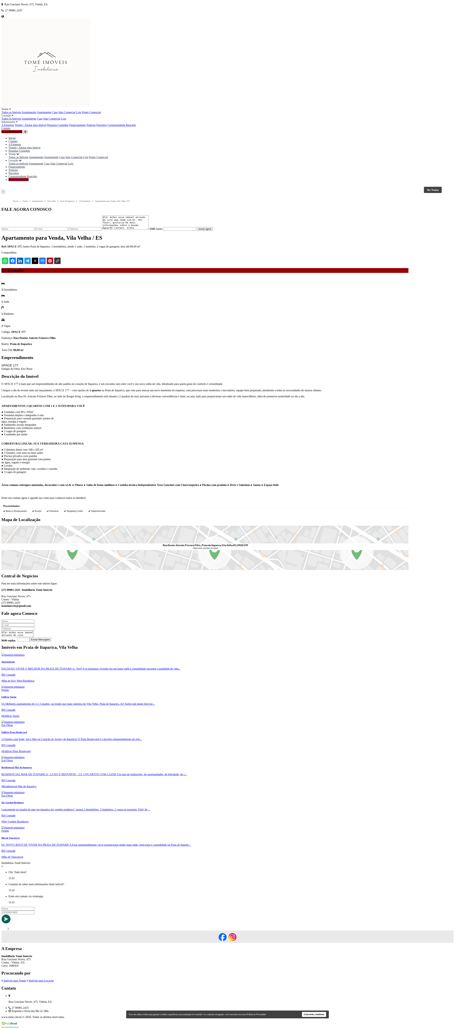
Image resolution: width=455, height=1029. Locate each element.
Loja (78, 112)
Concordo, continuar (314, 1014)
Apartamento (29, 112)
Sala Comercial (66, 112)
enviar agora (205, 229)
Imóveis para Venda (14, 980)
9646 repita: (8, 640)
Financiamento (77, 125)
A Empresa (7, 125)
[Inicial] (45, 105)
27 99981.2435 (20, 179)
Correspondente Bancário (121, 125)
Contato (5, 128)
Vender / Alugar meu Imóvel (30, 125)
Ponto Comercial (91, 112)
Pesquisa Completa (57, 125)
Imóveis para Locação (41, 980)
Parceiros (101, 125)
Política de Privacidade (256, 1014)
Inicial (12, 138)
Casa (55, 112)
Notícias (91, 125)
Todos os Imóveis (11, 112)
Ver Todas (433, 190)
